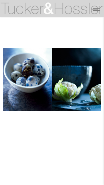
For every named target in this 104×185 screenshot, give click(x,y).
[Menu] (96, 8)
